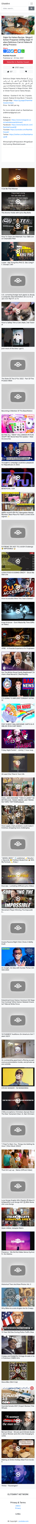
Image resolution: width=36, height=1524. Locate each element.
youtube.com (23, 1521)
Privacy (18, 1508)
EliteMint (6, 3)
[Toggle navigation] (31, 4)
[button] (31, 8)
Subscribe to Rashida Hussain (18, 62)
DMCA (18, 1506)
